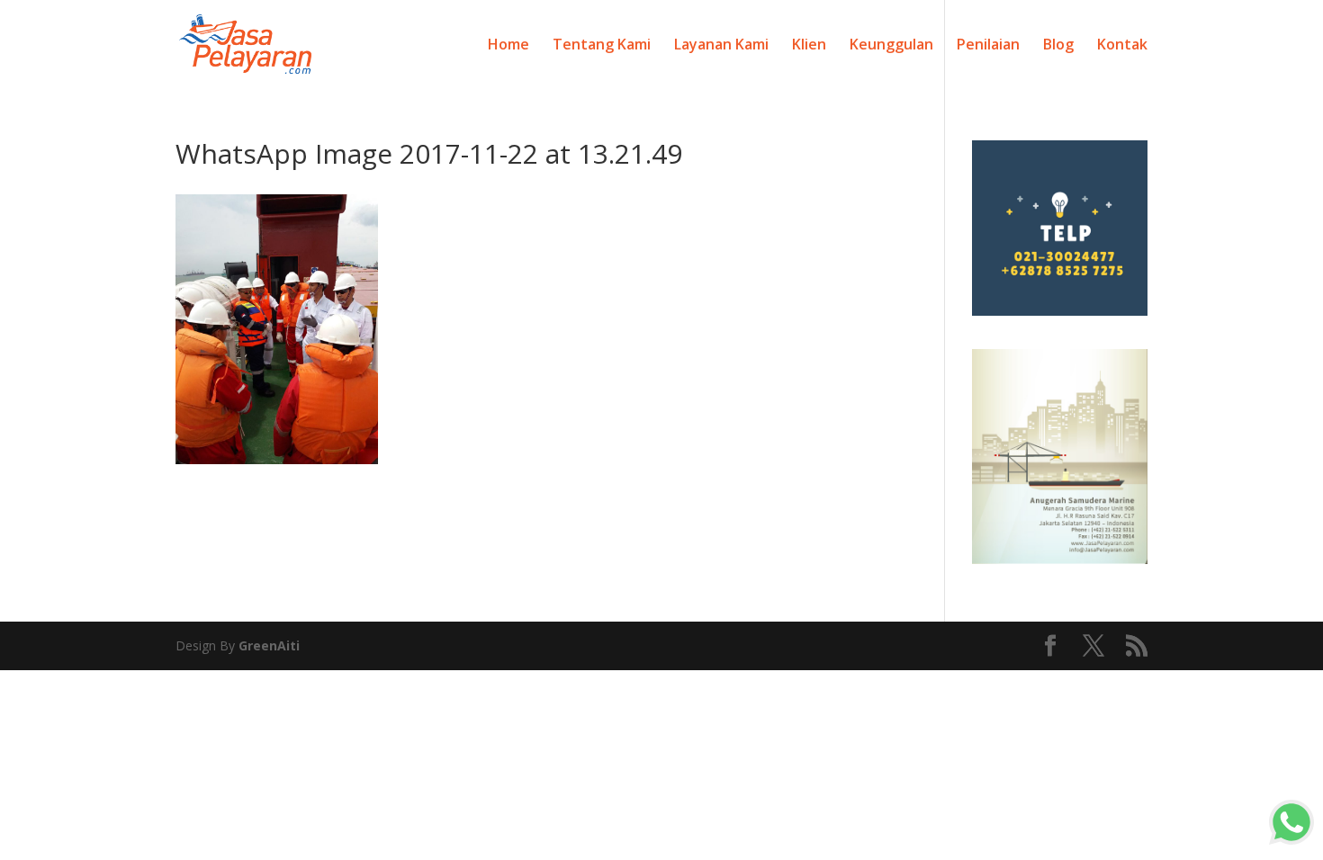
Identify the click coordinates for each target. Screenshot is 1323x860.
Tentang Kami (602, 46)
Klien (809, 46)
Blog (1058, 46)
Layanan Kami (721, 46)
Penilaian (988, 46)
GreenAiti (269, 645)
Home (508, 46)
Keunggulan (891, 46)
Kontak (1122, 46)
